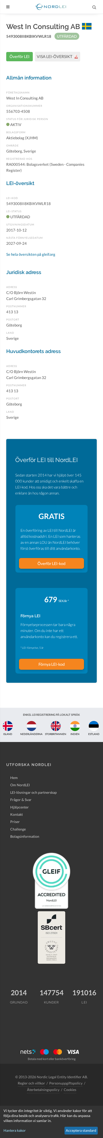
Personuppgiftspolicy (65, 1083)
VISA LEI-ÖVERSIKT (55, 56)
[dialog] (51, 1122)
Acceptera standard (81, 1130)
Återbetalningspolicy (43, 1090)
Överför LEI (20, 56)
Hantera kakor (15, 1130)
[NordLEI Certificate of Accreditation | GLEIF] (51, 881)
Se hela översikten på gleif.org (30, 254)
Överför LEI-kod (52, 563)
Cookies (70, 1090)
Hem (14, 778)
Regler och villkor (31, 1083)
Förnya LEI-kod (51, 664)
